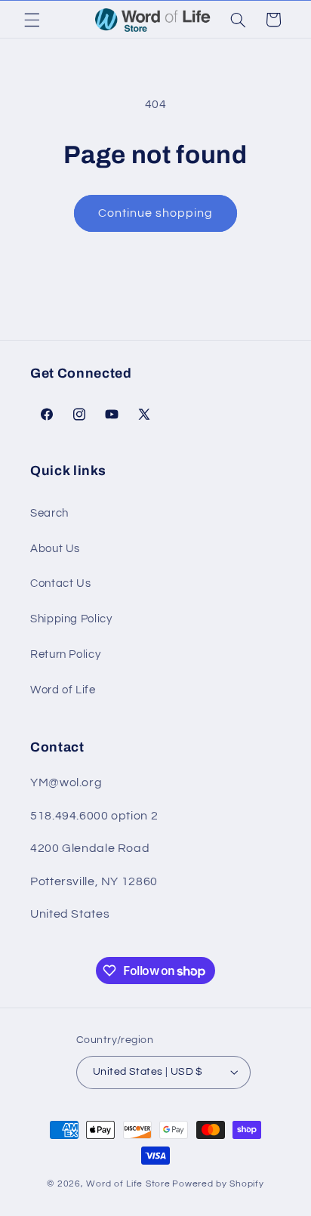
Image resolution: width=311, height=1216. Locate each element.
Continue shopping (156, 213)
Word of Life (63, 690)
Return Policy (65, 654)
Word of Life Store (128, 1184)
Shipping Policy (71, 619)
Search (49, 513)
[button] (31, 19)
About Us (55, 548)
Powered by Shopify (217, 1184)
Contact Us (60, 583)
